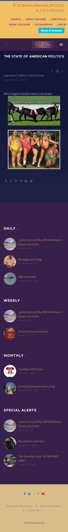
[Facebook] (6, 180)
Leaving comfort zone (30, 369)
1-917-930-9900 (52, 10)
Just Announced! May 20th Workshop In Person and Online (40, 242)
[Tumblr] (21, 180)
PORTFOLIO (58, 19)
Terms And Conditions (51, 506)
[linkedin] (29, 493)
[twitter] (34, 493)
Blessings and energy (30, 259)
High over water (27, 276)
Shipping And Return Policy (19, 506)
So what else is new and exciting (36, 386)
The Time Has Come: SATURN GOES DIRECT (38, 458)
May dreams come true (31, 441)
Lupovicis (10, 75)
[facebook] (25, 493)
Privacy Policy (34, 510)
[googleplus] (38, 493)
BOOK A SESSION (19, 24)
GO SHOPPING (44, 24)
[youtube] (43, 493)
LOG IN (62, 24)
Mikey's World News (31, 75)
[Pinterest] (16, 180)
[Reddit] (31, 180)
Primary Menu (61, 44)
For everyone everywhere (33, 331)
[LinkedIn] (26, 180)
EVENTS (16, 19)
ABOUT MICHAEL (36, 19)
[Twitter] (11, 180)
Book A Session (51, 30)
